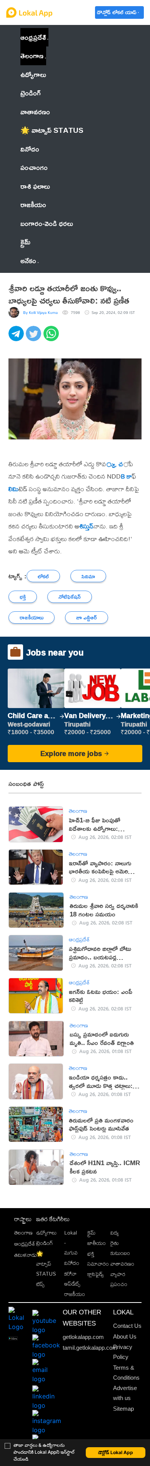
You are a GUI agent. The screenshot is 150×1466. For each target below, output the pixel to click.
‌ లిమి (13, 488)
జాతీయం (96, 1243)
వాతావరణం (122, 1263)
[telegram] (17, 338)
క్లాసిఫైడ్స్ (95, 1274)
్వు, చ (114, 464)
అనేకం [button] (28, 260)
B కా (126, 476)
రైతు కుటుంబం (120, 1248)
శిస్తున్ (86, 526)
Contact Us (127, 1325)
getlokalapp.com (83, 1337)
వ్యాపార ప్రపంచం (118, 1279)
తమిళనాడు (25, 1255)
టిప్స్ (40, 1284)
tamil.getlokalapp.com (90, 1347)
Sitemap (123, 1408)
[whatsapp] (52, 338)
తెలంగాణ (31, 55)
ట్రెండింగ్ (44, 1243)
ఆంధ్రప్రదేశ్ (33, 37)
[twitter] (34, 338)
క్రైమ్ (91, 1232)
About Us (125, 1336)
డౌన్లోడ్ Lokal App (115, 1452)
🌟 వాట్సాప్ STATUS (46, 1263)
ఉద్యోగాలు (46, 1232)
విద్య (114, 1232)
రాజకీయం (74, 1294)
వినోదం (71, 1263)
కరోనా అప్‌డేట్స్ (72, 1278)
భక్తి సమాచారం (98, 1258)
